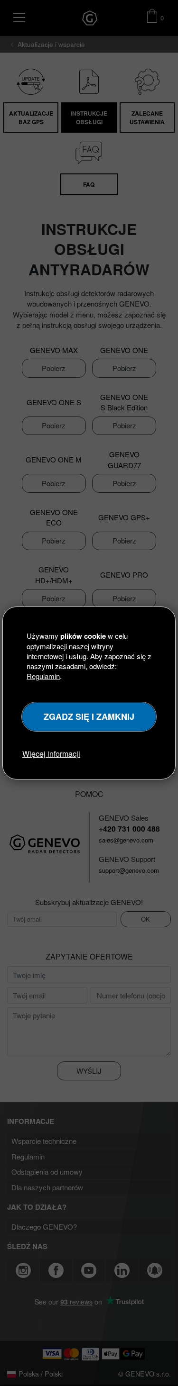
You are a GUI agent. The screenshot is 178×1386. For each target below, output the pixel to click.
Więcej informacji (51, 753)
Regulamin (43, 676)
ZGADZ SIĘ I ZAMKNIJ (89, 716)
